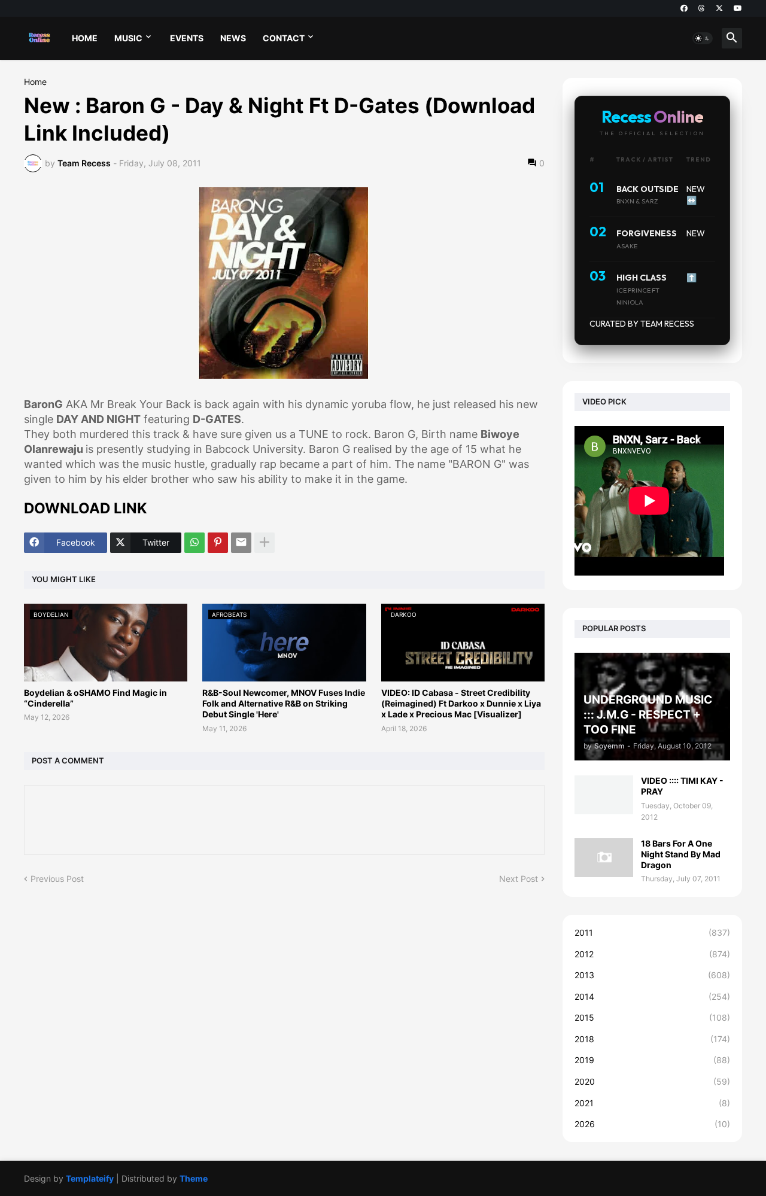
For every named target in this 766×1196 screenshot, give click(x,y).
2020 (652, 1081)
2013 (652, 975)
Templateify (90, 1178)
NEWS (233, 38)
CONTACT (284, 38)
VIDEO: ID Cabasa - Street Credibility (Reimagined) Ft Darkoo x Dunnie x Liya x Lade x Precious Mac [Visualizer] (461, 703)
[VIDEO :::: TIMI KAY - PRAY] (603, 794)
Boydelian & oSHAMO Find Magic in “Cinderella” (95, 697)
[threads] (701, 8)
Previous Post (57, 879)
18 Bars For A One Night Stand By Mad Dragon (681, 854)
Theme (194, 1178)
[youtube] (738, 8)
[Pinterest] (218, 542)
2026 (652, 1124)
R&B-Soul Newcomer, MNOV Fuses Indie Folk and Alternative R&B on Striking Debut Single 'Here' (283, 703)
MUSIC (128, 38)
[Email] (241, 542)
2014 (652, 996)
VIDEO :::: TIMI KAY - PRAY (682, 785)
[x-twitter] (719, 8)
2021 (652, 1103)
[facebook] (684, 8)
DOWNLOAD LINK (85, 508)
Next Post (518, 879)
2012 (652, 954)
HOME (85, 38)
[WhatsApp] (194, 542)
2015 (652, 1017)
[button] (702, 38)
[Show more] (264, 542)
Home (35, 82)
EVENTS (186, 38)
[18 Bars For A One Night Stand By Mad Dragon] (603, 857)
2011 (652, 932)
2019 (652, 1060)
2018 (652, 1039)
